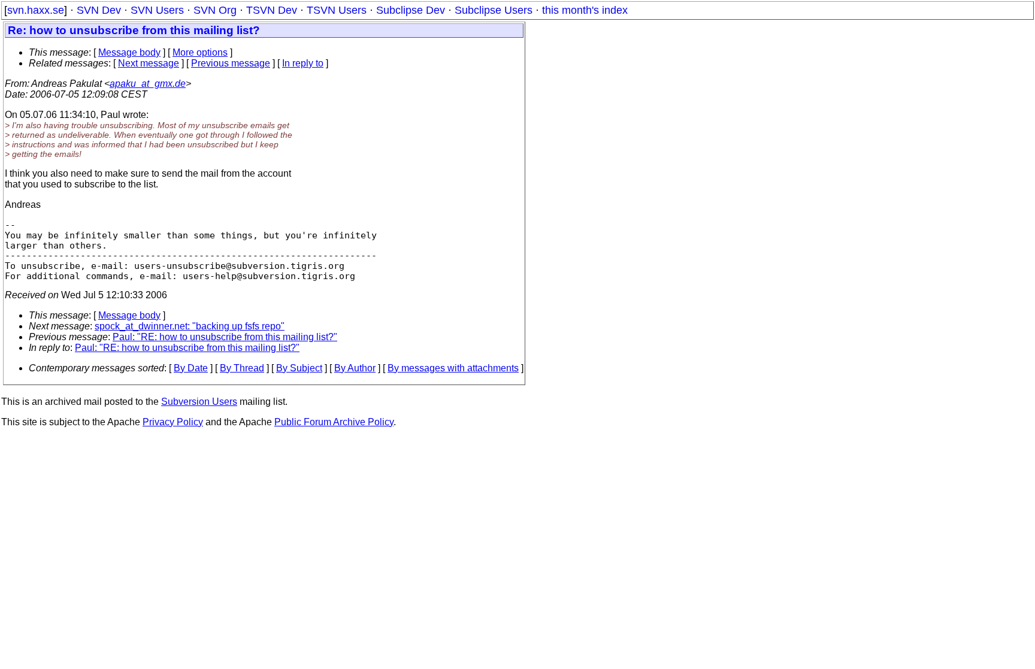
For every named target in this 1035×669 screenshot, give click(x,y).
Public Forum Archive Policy (334, 422)
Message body (129, 52)
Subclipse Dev (410, 10)
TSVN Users (337, 10)
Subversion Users (199, 401)
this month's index (585, 10)
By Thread (242, 368)
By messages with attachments (453, 368)
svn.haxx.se (35, 10)
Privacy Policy (173, 422)
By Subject (299, 368)
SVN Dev (99, 10)
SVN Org (215, 10)
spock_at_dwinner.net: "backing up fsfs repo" (190, 326)
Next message (148, 63)
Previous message (230, 63)
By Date (191, 368)
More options (200, 52)
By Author (355, 368)
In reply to (302, 63)
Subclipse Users (493, 10)
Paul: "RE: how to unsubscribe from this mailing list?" (225, 337)
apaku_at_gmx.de (148, 83)
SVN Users (157, 10)
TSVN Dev (271, 10)
